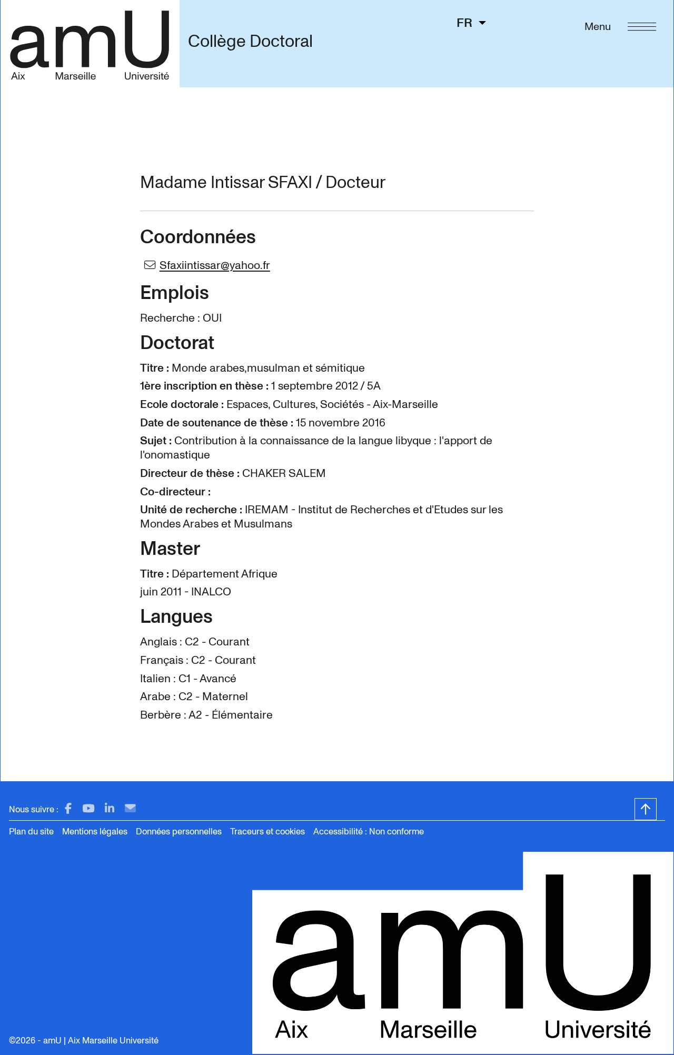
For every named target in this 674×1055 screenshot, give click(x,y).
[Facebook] (68, 809)
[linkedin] (109, 809)
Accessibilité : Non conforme (368, 831)
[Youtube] (88, 809)
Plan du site (31, 831)
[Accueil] (90, 43)
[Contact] (130, 809)
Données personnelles (179, 831)
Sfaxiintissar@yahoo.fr (215, 265)
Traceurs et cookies (267, 831)
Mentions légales (94, 831)
